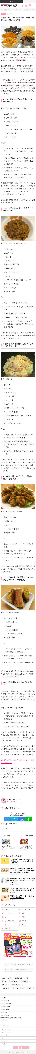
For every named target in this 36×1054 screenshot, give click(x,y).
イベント (7, 928)
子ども (24, 913)
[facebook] (7, 819)
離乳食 (4, 981)
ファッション (26, 909)
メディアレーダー (6, 1029)
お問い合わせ (5, 1009)
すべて (7, 909)
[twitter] (14, 819)
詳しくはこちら (11, 801)
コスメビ (4, 1035)
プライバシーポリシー (7, 1003)
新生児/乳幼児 (18, 978)
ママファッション (17, 984)
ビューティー (9, 913)
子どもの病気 (13, 981)
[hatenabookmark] (21, 819)
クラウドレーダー (6, 1032)
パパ (23, 988)
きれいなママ (6, 988)
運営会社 (4, 1012)
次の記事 (29, 836)
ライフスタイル (9, 921)
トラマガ (4, 1023)
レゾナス (4, 1044)
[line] (28, 819)
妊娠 (3, 978)
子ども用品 (23, 981)
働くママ (15, 988)
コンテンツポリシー (7, 1006)
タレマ (4, 1038)
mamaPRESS (4, 9)
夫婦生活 (29, 988)
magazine (12, 9)
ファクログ (5, 1041)
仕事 (6, 924)
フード (17, 9)
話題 (23, 924)
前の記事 (7, 836)
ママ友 (24, 921)
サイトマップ (5, 1015)
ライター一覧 (5, 1000)
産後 (9, 978)
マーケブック (5, 1026)
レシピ (23, 9)
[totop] (18, 994)
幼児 (26, 978)
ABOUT (4, 997)
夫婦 (23, 917)
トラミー (4, 1020)
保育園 (3, 183)
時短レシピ (5, 984)
